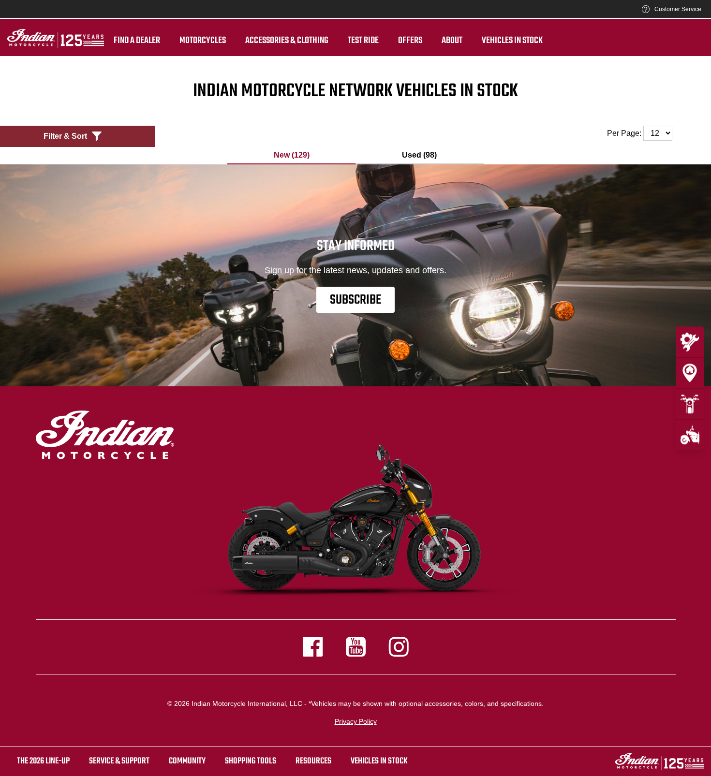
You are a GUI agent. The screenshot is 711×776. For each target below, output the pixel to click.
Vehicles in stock (379, 761)
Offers (410, 40)
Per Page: (625, 133)
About (452, 40)
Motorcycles (202, 40)
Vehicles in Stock (512, 40)
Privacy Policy (356, 721)
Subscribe (355, 300)
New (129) (292, 155)
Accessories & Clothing (286, 40)
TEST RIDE (363, 40)
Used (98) (419, 155)
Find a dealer (137, 40)
